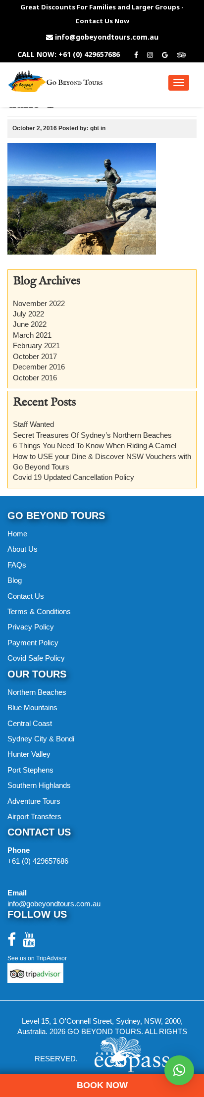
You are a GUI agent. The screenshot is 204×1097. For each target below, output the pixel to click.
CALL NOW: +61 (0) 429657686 (68, 54)
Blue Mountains (32, 707)
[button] (179, 1070)
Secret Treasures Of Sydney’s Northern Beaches (92, 435)
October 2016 (35, 377)
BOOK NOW (102, 1085)
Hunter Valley (29, 754)
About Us (22, 549)
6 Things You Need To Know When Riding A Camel (94, 445)
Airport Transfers (34, 816)
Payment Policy (32, 642)
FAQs (16, 565)
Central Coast (29, 723)
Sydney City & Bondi (40, 738)
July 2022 (28, 314)
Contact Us (25, 596)
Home (17, 533)
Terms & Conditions (39, 611)
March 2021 (32, 335)
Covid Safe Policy (36, 658)
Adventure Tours (33, 801)
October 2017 (35, 356)
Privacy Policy (30, 627)
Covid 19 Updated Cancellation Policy (73, 477)
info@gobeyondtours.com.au (106, 37)
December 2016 (39, 367)
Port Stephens (30, 770)
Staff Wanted (33, 424)
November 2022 (39, 303)
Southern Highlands (39, 785)
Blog (14, 580)
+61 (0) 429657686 (37, 861)
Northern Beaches (36, 692)
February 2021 (36, 345)
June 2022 (30, 324)
